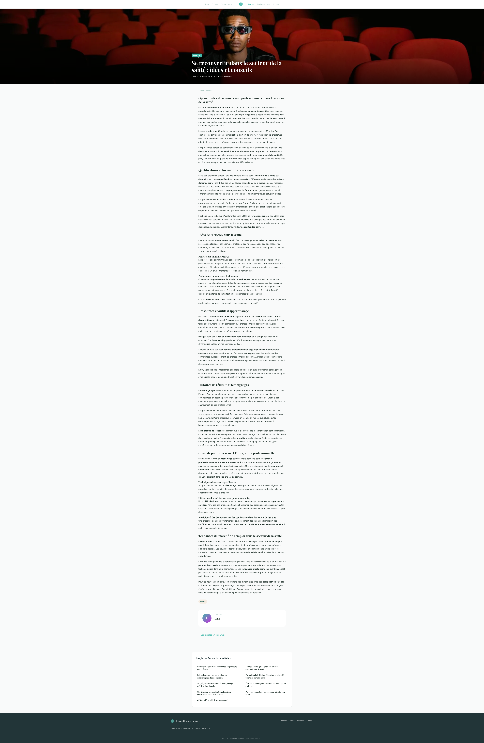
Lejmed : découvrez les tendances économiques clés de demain (212, 676)
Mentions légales (297, 720)
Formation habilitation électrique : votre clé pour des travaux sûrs (265, 676)
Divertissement (227, 4)
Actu (207, 4)
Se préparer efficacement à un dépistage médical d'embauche (215, 684)
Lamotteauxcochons (188, 721)
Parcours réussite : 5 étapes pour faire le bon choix (265, 693)
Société (276, 4)
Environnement (263, 4)
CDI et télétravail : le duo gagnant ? (212, 700)
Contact (310, 720)
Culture (215, 4)
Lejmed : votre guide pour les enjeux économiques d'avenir (262, 668)
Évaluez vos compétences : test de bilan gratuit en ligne (266, 684)
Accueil (201, 91)
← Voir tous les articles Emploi (212, 635)
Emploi (251, 4)
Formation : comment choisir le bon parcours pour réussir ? (217, 668)
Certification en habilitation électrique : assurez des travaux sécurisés (214, 693)
